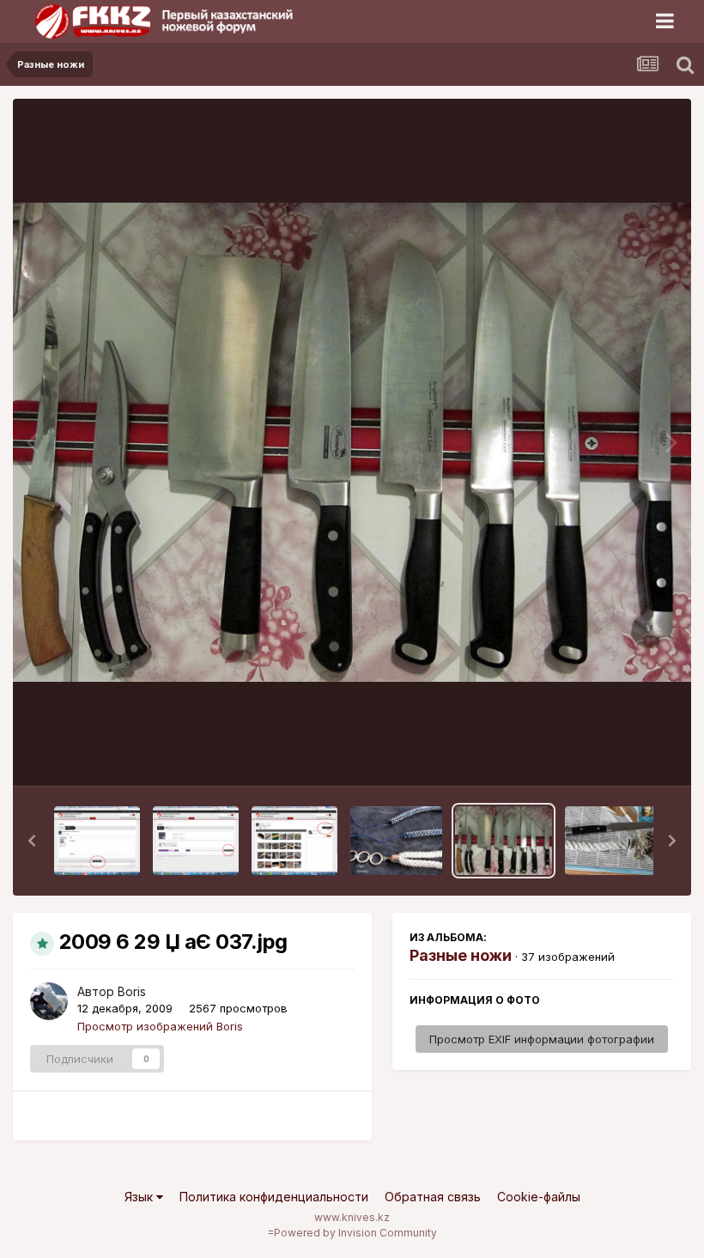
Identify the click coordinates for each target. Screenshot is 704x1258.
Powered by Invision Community (355, 1232)
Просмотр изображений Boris (160, 1026)
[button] (32, 841)
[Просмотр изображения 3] (97, 840)
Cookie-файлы (538, 1196)
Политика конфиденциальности (273, 1196)
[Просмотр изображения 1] (294, 840)
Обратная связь (433, 1196)
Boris (132, 991)
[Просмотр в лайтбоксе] (352, 443)
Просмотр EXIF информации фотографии (541, 1039)
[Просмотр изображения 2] (196, 840)
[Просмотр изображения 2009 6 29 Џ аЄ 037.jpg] (503, 840)
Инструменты (616, 755)
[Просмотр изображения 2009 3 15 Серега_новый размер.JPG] (616, 840)
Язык (140, 1196)
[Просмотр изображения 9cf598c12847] (396, 840)
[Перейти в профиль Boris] (49, 1001)
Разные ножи (461, 955)
